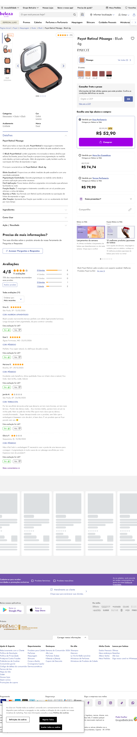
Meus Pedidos (115, 7)
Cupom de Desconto (54, 661)
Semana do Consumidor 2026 (58, 650)
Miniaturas (125, 22)
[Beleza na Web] (6, 15)
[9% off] (88, 74)
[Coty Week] (9, 22)
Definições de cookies (18, 719)
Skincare (91, 22)
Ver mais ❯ (101, 271)
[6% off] (95, 74)
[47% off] (81, 74)
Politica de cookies (61, 713)
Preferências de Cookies (10, 661)
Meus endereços (105, 653)
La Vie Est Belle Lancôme (80, 655)
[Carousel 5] (109, 259)
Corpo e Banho (34, 661)
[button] (106, 142)
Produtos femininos (42, 580)
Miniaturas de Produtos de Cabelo (84, 661)
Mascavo (74, 653)
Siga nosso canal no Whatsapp (124, 658)
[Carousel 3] (105, 259)
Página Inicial (5, 28)
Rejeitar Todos (48, 719)
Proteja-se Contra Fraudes (10, 658)
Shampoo (74, 650)
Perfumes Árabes (52, 655)
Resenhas (116, 653)
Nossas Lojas (48, 7)
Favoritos (132, 7)
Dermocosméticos (35, 666)
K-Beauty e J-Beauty (53, 658)
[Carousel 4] (107, 259)
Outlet (2, 674)
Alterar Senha (104, 655)
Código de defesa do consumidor (13, 666)
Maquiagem (77, 22)
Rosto (34, 28)
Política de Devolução (8, 653)
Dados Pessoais (105, 650)
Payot (15, 28)
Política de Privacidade (9, 655)
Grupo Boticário (29, 7)
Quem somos (5, 679)
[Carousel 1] (100, 259)
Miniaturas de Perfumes (80, 658)
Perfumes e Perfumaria (57, 22)
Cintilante (6, 126)
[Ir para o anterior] (132, 22)
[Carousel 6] (111, 259)
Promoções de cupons (9, 682)
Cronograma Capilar (36, 663)
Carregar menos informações (69, 637)
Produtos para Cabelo (36, 650)
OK (128, 99)
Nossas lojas (5, 677)
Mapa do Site (5, 671)
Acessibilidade (10, 7)
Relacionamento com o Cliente (12, 650)
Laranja (38, 118)
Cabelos (38, 22)
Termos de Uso (6, 669)
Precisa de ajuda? (84, 7)
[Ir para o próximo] (135, 22)
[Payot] (83, 51)
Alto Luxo (49, 653)
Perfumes (31, 653)
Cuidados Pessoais (107, 22)
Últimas (115, 650)
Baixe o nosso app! (65, 7)
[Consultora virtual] (82, 14)
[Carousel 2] (102, 259)
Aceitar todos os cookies (50, 727)
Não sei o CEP (85, 103)
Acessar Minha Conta (123, 14)
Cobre (38, 116)
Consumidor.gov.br (7, 663)
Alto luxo (115, 655)
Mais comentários (10, 468)
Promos (26, 22)
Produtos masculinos (65, 580)
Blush (23, 116)
